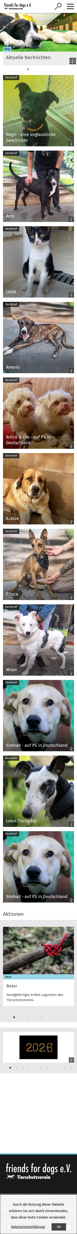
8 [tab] (53, 1068)
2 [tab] (27, 69)
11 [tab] (71, 1068)
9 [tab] (59, 1068)
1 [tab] (19, 69)
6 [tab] (62, 69)
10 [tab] (65, 1068)
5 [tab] (53, 69)
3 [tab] (36, 69)
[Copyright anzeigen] (72, 60)
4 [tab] (45, 69)
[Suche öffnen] (58, 6)
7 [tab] (46, 1068)
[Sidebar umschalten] (70, 6)
